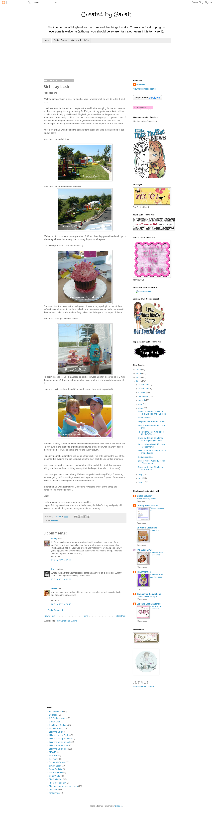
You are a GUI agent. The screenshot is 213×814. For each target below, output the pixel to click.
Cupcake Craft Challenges (149, 604)
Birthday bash (144, 418)
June (140, 408)
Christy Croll (54, 722)
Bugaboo (53, 715)
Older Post (120, 616)
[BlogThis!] (78, 516)
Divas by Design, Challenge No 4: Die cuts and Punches (152, 412)
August (141, 400)
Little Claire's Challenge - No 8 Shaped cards (152, 452)
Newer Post (49, 616)
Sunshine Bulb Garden (143, 686)
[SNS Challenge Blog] (150, 357)
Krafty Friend (155, 530)
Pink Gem (53, 755)
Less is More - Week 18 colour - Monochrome (151, 445)
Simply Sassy (55, 766)
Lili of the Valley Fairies (59, 735)
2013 (138, 373)
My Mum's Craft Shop (147, 528)
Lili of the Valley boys (58, 745)
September (143, 396)
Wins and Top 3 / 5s (80, 40)
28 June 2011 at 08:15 (61, 604)
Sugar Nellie (54, 776)
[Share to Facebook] (85, 516)
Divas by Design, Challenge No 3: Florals (150, 468)
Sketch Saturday (144, 496)
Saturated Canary (57, 762)
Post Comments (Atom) (66, 621)
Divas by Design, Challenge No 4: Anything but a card (150, 439)
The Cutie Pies (55, 779)
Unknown (140, 84)
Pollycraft (53, 759)
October (142, 392)
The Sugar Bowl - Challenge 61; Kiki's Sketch (151, 433)
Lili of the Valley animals (60, 742)
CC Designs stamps (58, 718)
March (141, 482)
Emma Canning (56, 728)
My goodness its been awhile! (151, 421)
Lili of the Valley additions (60, 738)
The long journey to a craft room (63, 786)
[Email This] (75, 516)
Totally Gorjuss (144, 572)
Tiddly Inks (54, 789)
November (143, 388)
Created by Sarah (106, 14)
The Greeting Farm (57, 783)
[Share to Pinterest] (88, 516)
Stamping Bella (56, 772)
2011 (138, 381)
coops (54, 588)
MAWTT (52, 752)
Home (46, 40)
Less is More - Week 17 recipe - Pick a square (151, 462)
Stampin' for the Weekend (149, 594)
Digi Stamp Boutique (58, 725)
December (143, 384)
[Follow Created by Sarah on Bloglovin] (147, 99)
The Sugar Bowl (144, 550)
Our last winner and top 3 (147, 597)
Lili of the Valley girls (58, 749)
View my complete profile (144, 89)
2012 (138, 377)
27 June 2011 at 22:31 (61, 579)
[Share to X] (82, 516)
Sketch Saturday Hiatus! (146, 498)
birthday (54, 520)
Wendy (54, 538)
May (140, 474)
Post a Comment (55, 610)
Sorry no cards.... (145, 457)
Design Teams (60, 40)
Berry (54, 569)
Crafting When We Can (147, 505)
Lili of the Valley (56, 732)
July (140, 404)
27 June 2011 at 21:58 (61, 560)
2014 (138, 369)
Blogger (118, 806)
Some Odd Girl (55, 769)
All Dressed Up (56, 711)
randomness (54, 793)
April (140, 478)
